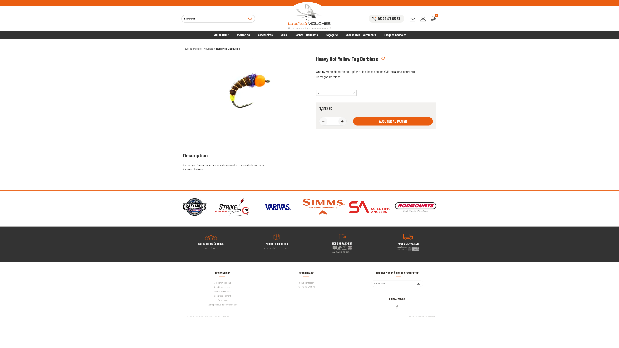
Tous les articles (192, 48)
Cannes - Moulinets (306, 35)
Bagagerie (332, 35)
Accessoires (265, 35)
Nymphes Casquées (228, 48)
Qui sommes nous (222, 282)
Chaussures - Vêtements (360, 35)
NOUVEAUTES (221, 35)
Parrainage (222, 300)
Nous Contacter (306, 282)
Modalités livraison (222, 291)
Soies (283, 35)
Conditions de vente (222, 287)
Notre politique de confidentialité (222, 304)
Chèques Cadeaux (395, 35)
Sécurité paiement (222, 296)
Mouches (243, 35)
